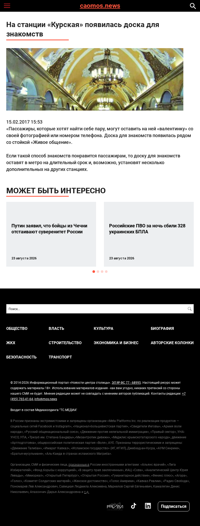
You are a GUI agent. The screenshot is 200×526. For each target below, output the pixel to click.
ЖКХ (10, 343)
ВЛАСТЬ (56, 328)
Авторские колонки (172, 343)
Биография (162, 328)
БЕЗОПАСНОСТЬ (21, 357)
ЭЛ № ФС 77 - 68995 (126, 382)
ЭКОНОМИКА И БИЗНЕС (116, 343)
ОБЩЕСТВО (16, 328)
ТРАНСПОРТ (60, 357)
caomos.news (100, 6)
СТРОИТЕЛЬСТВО (65, 343)
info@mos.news (45, 399)
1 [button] (93, 271)
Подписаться (173, 506)
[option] (51, 234)
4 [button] (106, 271)
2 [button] (98, 271)
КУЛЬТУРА (103, 328)
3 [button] (102, 271)
